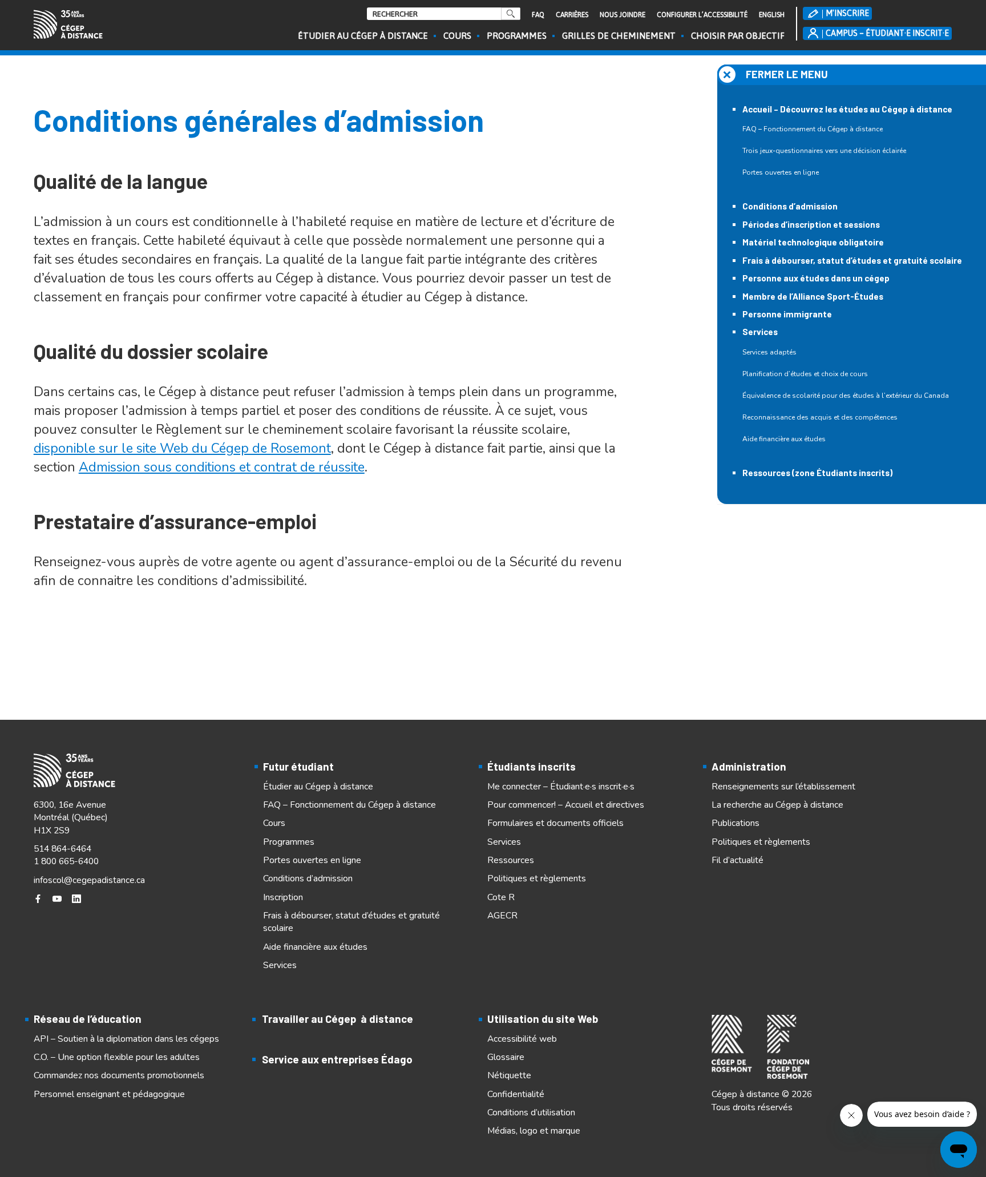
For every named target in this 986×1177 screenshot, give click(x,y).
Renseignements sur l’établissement (783, 786)
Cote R (501, 897)
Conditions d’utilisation (531, 1112)
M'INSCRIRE (847, 13)
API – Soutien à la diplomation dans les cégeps (126, 1039)
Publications (735, 823)
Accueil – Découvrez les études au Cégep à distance (847, 109)
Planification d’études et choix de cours (805, 373)
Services (760, 332)
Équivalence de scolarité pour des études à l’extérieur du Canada (845, 395)
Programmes (517, 36)
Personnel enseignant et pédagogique (109, 1094)
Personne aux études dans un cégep (816, 278)
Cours (457, 36)
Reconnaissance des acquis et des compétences (820, 417)
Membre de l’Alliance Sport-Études (812, 296)
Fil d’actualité (737, 860)
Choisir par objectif (738, 36)
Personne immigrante (787, 314)
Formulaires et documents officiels (555, 823)
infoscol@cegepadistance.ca (89, 880)
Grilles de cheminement (619, 36)
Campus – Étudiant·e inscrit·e (887, 33)
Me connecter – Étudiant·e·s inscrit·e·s (561, 786)
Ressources (510, 860)
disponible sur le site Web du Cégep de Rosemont (182, 448)
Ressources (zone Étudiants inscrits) (817, 472)
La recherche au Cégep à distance (777, 805)
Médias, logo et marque (533, 1130)
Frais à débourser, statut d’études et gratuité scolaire (852, 260)
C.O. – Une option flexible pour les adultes (117, 1057)
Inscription (283, 897)
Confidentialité (515, 1094)
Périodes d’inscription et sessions (811, 224)
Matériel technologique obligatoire (813, 242)
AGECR (502, 915)
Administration (749, 766)
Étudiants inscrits (531, 766)
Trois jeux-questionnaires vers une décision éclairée (824, 150)
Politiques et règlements (536, 878)
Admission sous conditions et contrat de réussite (222, 467)
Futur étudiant (298, 766)
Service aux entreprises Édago (337, 1059)
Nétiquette (509, 1075)
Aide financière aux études (784, 439)
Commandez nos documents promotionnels (119, 1075)
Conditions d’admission (790, 206)
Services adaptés (769, 352)
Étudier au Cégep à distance (363, 36)
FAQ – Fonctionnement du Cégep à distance (812, 129)
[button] (851, 75)
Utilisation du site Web (542, 1018)
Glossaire (505, 1057)
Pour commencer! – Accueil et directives (565, 805)
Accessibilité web (522, 1039)
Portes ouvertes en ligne (780, 172)
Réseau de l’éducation (88, 1018)
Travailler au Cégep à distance (337, 1018)
